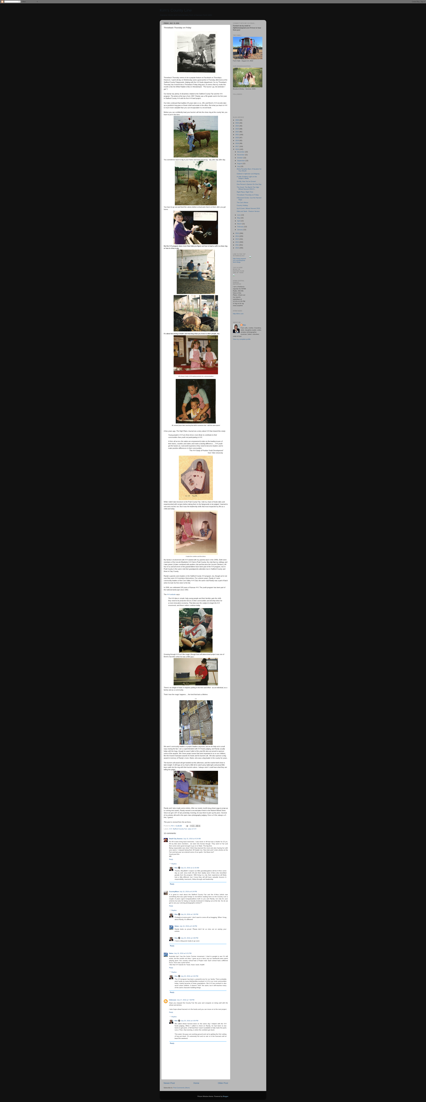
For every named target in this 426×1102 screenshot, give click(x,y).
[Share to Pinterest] (199, 826)
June (239, 215)
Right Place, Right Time (245, 192)
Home (196, 1083)
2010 (237, 248)
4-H (170, 829)
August (240, 163)
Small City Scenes (176, 839)
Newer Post (169, 1083)
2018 (237, 143)
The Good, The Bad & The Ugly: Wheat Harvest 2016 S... (248, 188)
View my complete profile (241, 339)
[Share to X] (195, 826)
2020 (237, 137)
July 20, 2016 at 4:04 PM (189, 1021)
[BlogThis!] (193, 826)
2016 (237, 149)
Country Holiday (242, 205)
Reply (171, 859)
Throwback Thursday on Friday (248, 195)
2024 (237, 126)
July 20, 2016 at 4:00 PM (189, 938)
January (240, 229)
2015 (237, 233)
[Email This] (191, 826)
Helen (177, 926)
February (240, 226)
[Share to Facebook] (197, 826)
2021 (237, 134)
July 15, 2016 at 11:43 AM (190, 868)
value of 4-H (192, 829)
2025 (237, 123)
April (239, 221)
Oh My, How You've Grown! (246, 181)
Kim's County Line (176, 10)
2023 (237, 129)
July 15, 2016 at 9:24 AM (192, 839)
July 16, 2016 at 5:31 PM (182, 953)
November (241, 155)
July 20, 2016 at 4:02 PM (189, 976)
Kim (176, 868)
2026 (237, 120)
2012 (237, 242)
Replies (174, 864)
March (239, 224)
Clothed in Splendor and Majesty (248, 174)
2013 (237, 239)
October (240, 158)
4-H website (171, 594)
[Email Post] (186, 826)
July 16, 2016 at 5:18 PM (188, 926)
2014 (237, 236)
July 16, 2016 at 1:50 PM (189, 914)
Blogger (225, 1096)
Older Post (223, 1083)
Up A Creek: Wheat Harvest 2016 (248, 208)
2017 (237, 146)
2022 (237, 132)
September (241, 160)
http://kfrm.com (238, 314)
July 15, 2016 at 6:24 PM (188, 891)
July (238, 166)
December (241, 152)
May (239, 218)
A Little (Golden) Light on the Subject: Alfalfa (247, 177)
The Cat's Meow (242, 202)
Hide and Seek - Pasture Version (248, 211)
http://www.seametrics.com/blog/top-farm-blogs (239, 260)
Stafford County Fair (180, 829)
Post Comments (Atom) (181, 1088)
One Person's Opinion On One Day (249, 184)
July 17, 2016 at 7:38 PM (185, 1000)
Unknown (172, 1000)
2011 (237, 245)
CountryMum (174, 891)
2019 (237, 140)
